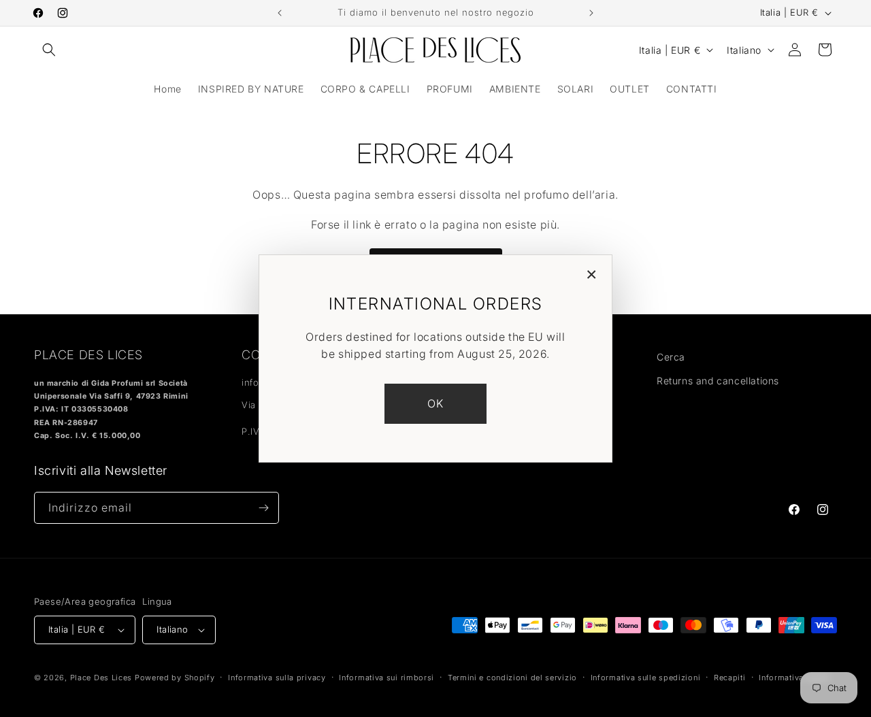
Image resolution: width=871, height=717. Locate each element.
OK (435, 403)
